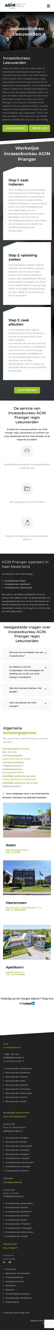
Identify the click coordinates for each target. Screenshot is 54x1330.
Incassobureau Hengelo (17, 1158)
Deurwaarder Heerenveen (18, 1093)
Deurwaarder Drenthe (16, 1085)
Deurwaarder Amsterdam (18, 1068)
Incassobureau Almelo (16, 1207)
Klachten (10, 1289)
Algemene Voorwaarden (17, 1273)
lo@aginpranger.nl (11, 786)
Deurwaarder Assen (15, 1081)
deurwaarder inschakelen (26, 353)
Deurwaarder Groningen (18, 1089)
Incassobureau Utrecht (17, 1170)
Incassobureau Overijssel (18, 1166)
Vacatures (10, 1269)
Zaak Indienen (15, 128)
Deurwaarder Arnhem (16, 1076)
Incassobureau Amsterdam (19, 1203)
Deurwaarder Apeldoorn (17, 1072)
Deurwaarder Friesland (17, 1154)
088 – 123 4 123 (9, 752)
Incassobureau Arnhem (17, 1215)
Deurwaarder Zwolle (15, 1101)
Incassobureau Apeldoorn (17, 584)
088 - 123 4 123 (12, 1054)
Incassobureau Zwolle (16, 1236)
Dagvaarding (12, 1302)
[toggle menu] (48, 5)
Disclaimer (10, 1285)
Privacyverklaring (14, 1277)
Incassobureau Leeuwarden (19, 1162)
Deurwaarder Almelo (16, 1142)
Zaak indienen (27, 390)
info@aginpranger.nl (12, 766)
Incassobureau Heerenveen (18, 587)
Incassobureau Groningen (18, 1228)
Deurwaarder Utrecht (16, 1097)
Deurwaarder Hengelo (16, 1137)
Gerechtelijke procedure (17, 1294)
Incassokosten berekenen (18, 1298)
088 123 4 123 (39, 128)
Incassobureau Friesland (17, 1224)
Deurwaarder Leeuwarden (19, 1146)
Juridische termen (14, 1281)
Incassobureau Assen (15, 581)
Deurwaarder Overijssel (17, 1150)
